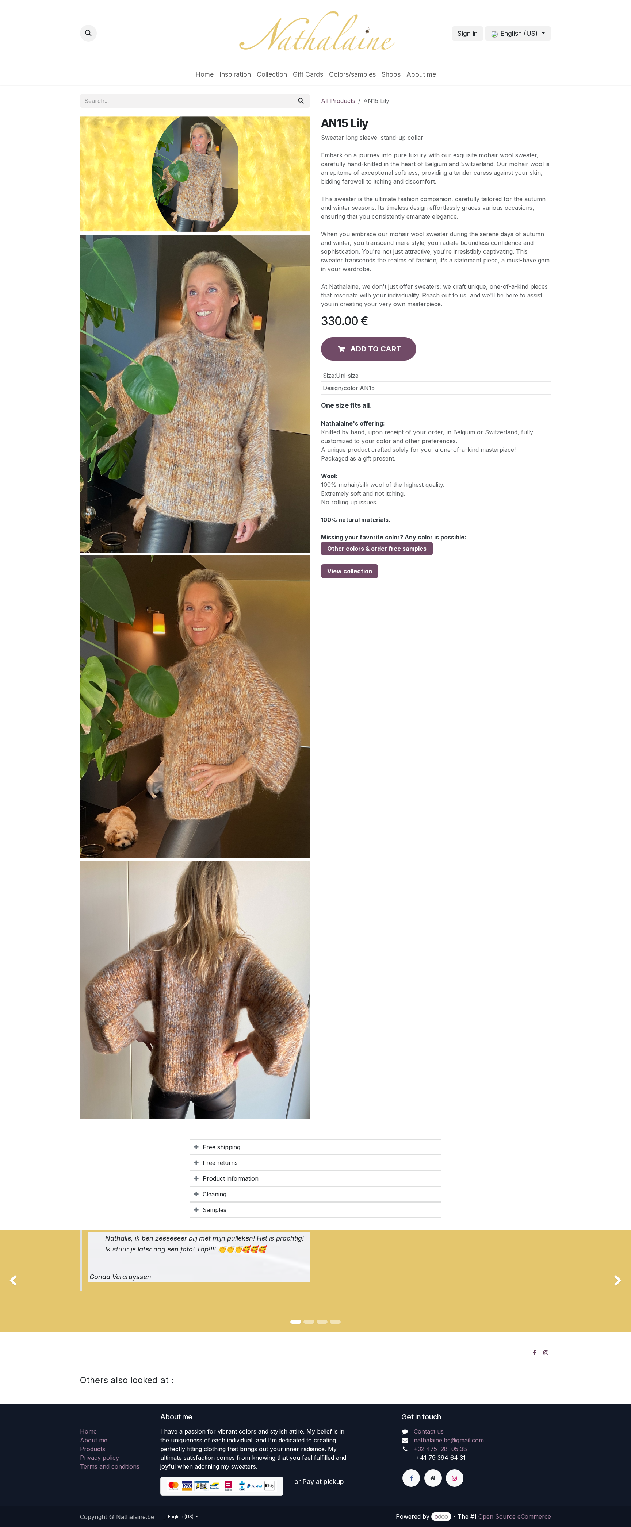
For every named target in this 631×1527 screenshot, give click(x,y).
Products (92, 1449)
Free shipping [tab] (221, 1147)
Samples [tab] (214, 1209)
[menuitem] (204, 74)
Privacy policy (99, 1457)
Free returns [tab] (220, 1162)
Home (88, 1431)
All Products (338, 100)
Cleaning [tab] (214, 1194)
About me (93, 1440)
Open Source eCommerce (514, 1516)
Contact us (429, 1431)
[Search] (301, 101)
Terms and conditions (109, 1466)
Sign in (468, 33)
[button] (88, 33)
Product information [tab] (231, 1178)
